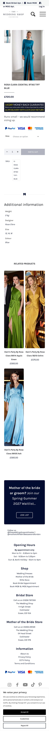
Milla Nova (24, 580)
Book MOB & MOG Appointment (24, 586)
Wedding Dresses (24, 573)
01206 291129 (29, 627)
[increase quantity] (17, 151)
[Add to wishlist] (20, 273)
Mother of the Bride (24, 576)
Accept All (24, 712)
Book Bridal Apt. (13, 3)
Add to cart (33, 152)
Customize (24, 719)
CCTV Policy (24, 660)
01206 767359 (29, 600)
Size (7, 136)
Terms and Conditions (24, 663)
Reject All (24, 725)
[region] (24, 709)
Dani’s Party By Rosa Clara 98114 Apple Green (13, 356)
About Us (24, 653)
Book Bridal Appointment (24, 583)
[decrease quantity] (7, 151)
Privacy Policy (24, 657)
